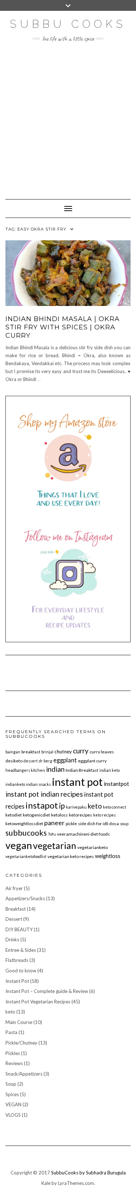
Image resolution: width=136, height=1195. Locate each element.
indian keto (109, 770)
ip (62, 805)
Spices (12, 1094)
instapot (41, 805)
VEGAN (13, 1104)
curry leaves (102, 751)
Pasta (11, 1032)
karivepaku (76, 807)
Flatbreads (16, 960)
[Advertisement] (68, 117)
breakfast (30, 751)
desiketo (13, 760)
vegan (18, 845)
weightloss (107, 856)
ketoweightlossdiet (24, 823)
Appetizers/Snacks (25, 898)
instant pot (77, 781)
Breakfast (15, 909)
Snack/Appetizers (23, 1074)
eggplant (65, 760)
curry (80, 751)
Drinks (12, 939)
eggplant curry (92, 760)
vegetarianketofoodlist (25, 856)
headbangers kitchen (25, 770)
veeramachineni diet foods (83, 834)
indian (55, 769)
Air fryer (14, 888)
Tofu (52, 834)
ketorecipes (80, 815)
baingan (12, 751)
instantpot (116, 783)
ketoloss (59, 815)
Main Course (18, 1022)
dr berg (45, 760)
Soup (10, 1084)
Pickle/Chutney (21, 1043)
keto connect (114, 807)
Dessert (13, 919)
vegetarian (54, 845)
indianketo (15, 784)
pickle (71, 823)
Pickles (12, 1053)
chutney (63, 751)
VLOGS (13, 1115)
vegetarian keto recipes (71, 856)
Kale (45, 1183)
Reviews (14, 1063)
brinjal (47, 751)
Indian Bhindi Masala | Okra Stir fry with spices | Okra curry (62, 327)
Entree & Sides (20, 950)
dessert (31, 760)
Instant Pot (17, 981)
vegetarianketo (92, 847)
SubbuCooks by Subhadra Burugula (88, 1173)
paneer (54, 823)
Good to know (20, 970)
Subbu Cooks (68, 24)
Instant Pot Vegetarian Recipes (37, 1001)
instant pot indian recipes (44, 794)
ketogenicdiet (36, 815)
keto (95, 806)
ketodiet (13, 815)
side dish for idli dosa (98, 823)
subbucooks (26, 832)
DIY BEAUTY (19, 929)
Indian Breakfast (82, 770)
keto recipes (104, 815)
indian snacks (38, 784)
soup (124, 823)
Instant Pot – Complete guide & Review (46, 991)
